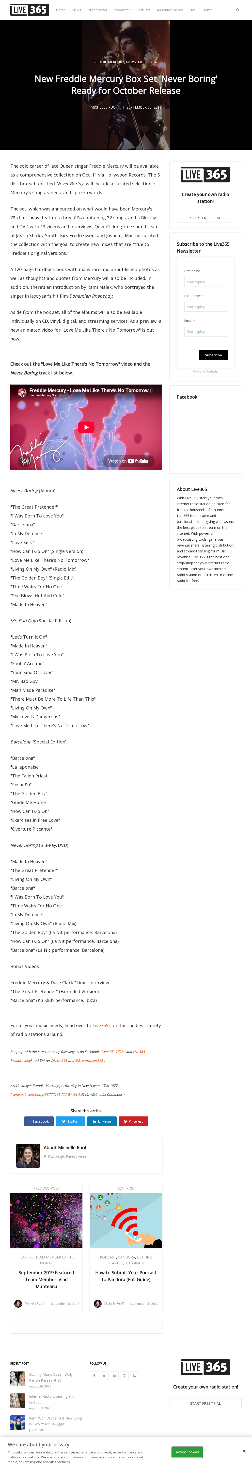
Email (188, 320)
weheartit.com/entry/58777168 (35, 1094)
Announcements (170, 10)
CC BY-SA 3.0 (72, 1094)
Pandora (126, 1257)
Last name (192, 295)
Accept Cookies (187, 1452)
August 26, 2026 (40, 1386)
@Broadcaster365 (89, 1060)
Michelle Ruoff (73, 1147)
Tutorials (134, 1263)
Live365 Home (200, 10)
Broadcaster (97, 10)
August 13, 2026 (40, 1408)
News (76, 10)
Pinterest (136, 1121)
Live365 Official (113, 1051)
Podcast (108, 1257)
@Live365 (59, 1060)
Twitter (73, 1121)
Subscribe (213, 355)
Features (143, 10)
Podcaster (122, 10)
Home (61, 10)
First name (192, 271)
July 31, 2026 (37, 1430)
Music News (148, 62)
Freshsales (212, 371)
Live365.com (105, 1025)
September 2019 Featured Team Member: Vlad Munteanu (46, 1279)
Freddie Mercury (108, 62)
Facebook (41, 1121)
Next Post (125, 1188)
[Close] (244, 1451)
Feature (25, 1257)
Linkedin (104, 1121)
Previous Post (46, 1188)
